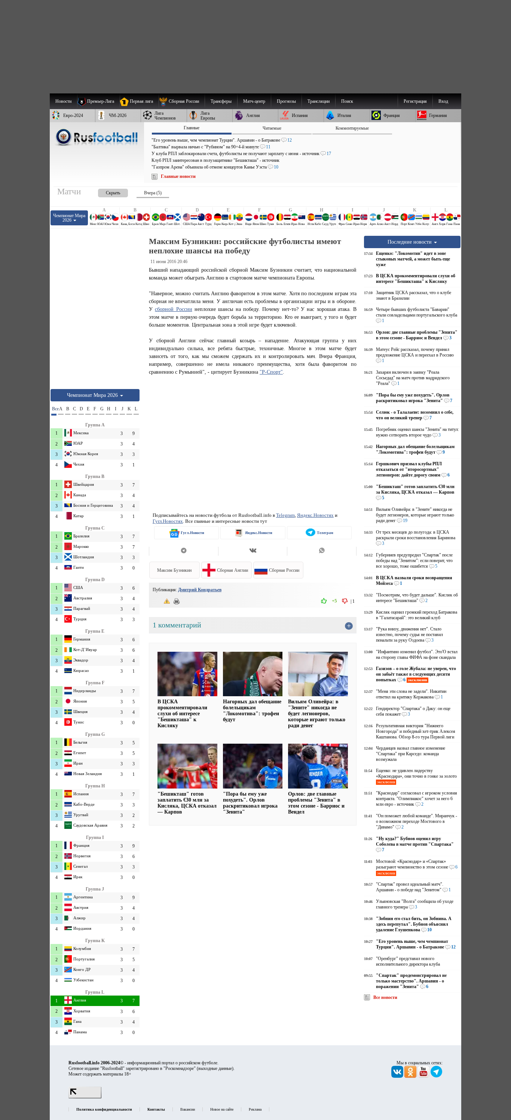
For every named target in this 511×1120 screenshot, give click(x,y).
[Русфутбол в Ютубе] (424, 1076)
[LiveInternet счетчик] (84, 1096)
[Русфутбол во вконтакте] (397, 1076)
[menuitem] (182, 101)
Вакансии (187, 1109)
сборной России (173, 309)
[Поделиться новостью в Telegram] (183, 551)
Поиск (347, 101)
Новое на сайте (221, 1109)
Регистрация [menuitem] (415, 101)
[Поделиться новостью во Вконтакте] (252, 551)
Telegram (285, 515)
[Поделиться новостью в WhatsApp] (322, 551)
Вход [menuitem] (443, 101)
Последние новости (410, 242)
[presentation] (105, 191)
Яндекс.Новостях (315, 515)
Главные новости (178, 176)
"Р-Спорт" (271, 372)
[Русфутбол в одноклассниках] (410, 1076)
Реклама (255, 1109)
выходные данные (215, 1068)
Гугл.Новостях (168, 521)
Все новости (385, 997)
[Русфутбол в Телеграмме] (437, 1076)
